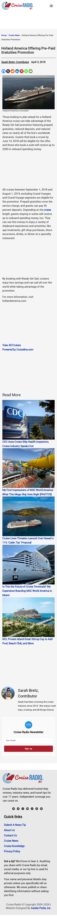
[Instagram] (22, 808)
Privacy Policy (12, 851)
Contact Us (10, 835)
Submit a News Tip (15, 824)
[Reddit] (13, 71)
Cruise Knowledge (14, 846)
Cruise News (14, 35)
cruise (47, 209)
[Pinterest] (22, 71)
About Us (9, 830)
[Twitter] (18, 808)
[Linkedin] (17, 71)
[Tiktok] (32, 808)
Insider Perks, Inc (41, 908)
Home (4, 35)
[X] (8, 71)
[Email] (31, 71)
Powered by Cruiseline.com (17, 349)
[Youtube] (27, 808)
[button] (51, 6)
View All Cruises (11, 345)
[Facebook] (4, 71)
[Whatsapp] (26, 71)
